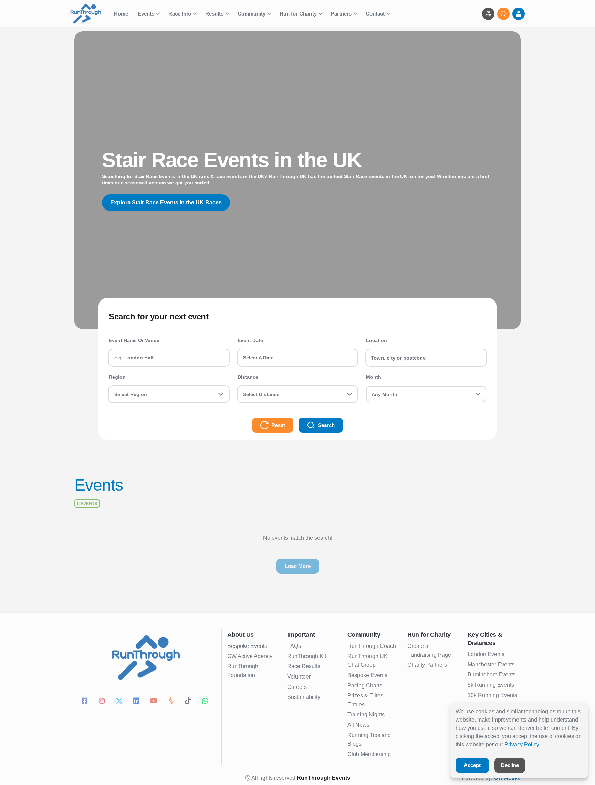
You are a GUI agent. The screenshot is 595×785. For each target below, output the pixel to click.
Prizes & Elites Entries (365, 700)
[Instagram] (103, 701)
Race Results (303, 666)
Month (373, 377)
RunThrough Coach (371, 646)
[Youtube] (154, 701)
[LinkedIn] (137, 701)
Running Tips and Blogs (369, 739)
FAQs (294, 646)
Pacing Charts (364, 686)
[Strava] (171, 701)
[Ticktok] (189, 701)
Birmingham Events (491, 674)
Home (121, 14)
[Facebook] (85, 701)
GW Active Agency (249, 656)
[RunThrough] (90, 13)
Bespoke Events (247, 646)
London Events (486, 654)
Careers (297, 687)
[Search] (503, 14)
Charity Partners (427, 665)
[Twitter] (120, 701)
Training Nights (366, 714)
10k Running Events (492, 695)
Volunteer (299, 677)
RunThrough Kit (306, 656)
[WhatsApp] (206, 701)
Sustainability (303, 697)
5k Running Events (491, 685)
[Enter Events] (488, 14)
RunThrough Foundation (242, 670)
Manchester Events (491, 664)
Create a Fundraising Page (429, 650)
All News (358, 725)
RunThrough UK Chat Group (367, 660)
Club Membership (369, 754)
